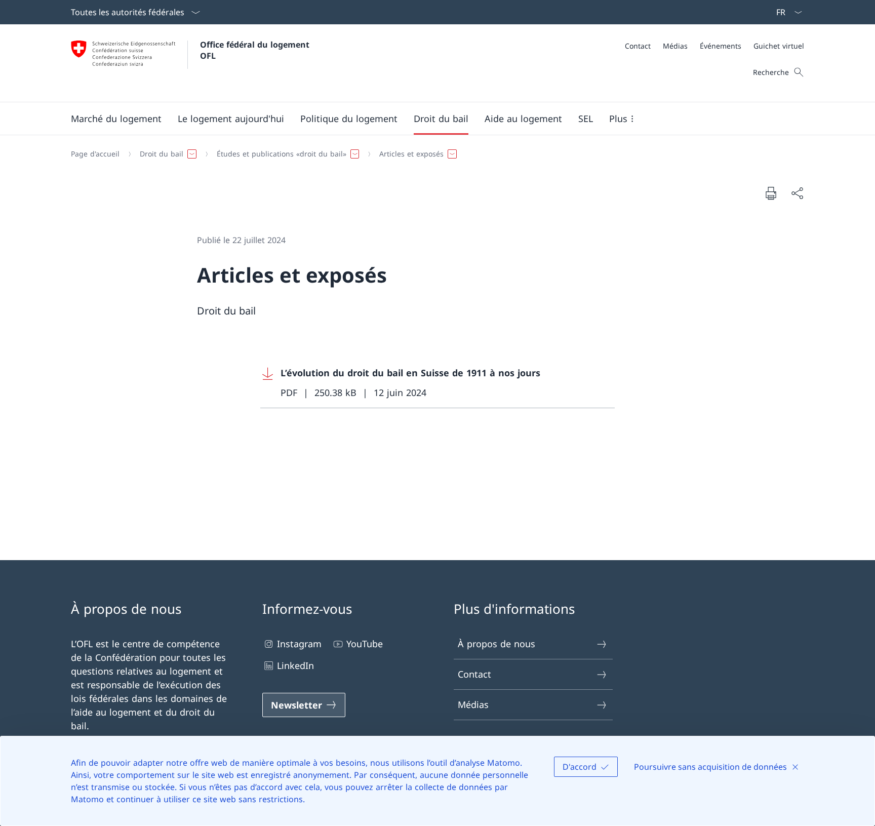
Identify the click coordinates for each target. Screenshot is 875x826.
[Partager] (797, 193)
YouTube (364, 644)
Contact (474, 674)
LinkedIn (295, 665)
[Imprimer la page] (771, 193)
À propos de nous (496, 644)
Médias (473, 704)
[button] (116, 118)
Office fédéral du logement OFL (256, 50)
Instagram (299, 644)
